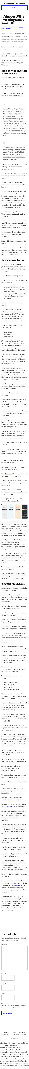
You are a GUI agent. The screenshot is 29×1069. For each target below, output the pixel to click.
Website (3, 993)
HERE (21, 41)
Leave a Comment (6, 28)
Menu (15, 8)
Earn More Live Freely (14, 3)
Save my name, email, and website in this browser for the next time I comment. (13, 1007)
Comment (4, 944)
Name (3, 974)
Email (3, 984)
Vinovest (8, 474)
